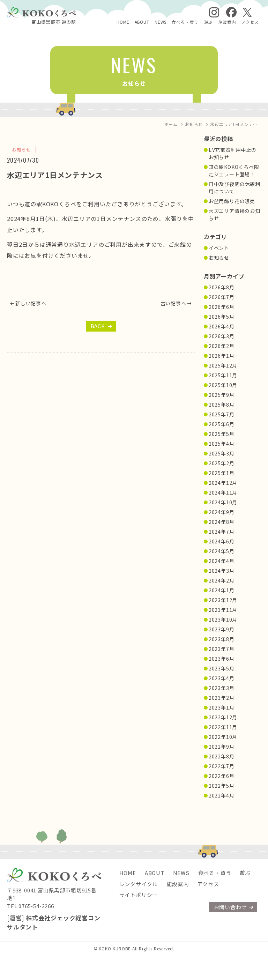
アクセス (250, 22)
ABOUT (142, 22)
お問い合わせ (230, 907)
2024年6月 (221, 541)
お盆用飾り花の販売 (232, 201)
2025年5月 (221, 433)
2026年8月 (221, 287)
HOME (123, 22)
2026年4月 (221, 326)
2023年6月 (221, 658)
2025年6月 (221, 424)
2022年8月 (221, 756)
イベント (219, 247)
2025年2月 (221, 463)
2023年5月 (221, 668)
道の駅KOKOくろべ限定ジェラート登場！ (234, 170)
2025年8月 (221, 404)
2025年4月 (221, 443)
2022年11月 (223, 727)
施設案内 (227, 22)
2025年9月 (221, 394)
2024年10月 (223, 502)
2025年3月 (221, 453)
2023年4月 (221, 678)
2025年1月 (221, 472)
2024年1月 (221, 590)
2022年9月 (221, 746)
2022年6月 (221, 775)
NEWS (160, 22)
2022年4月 (221, 795)
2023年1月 (221, 707)
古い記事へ (173, 303)
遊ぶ (208, 22)
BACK (98, 325)
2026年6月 (221, 306)
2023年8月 (221, 639)
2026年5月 (221, 316)
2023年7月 (221, 648)
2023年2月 (221, 697)
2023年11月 (223, 609)
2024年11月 (223, 492)
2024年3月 (221, 570)
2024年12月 (223, 482)
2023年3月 (221, 687)
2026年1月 (221, 355)
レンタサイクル (138, 884)
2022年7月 (221, 766)
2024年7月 (221, 531)
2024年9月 (221, 512)
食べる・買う (185, 22)
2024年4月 (221, 560)
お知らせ (219, 257)
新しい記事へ (30, 303)
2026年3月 (221, 336)
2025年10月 (223, 384)
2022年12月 (223, 717)
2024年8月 (221, 521)
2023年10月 (223, 619)
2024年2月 (221, 580)
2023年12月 (223, 599)
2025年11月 (223, 375)
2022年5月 (221, 785)
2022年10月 (223, 736)
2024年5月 (221, 551)
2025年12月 (223, 365)
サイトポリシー (138, 894)
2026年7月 (221, 297)
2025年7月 (221, 414)
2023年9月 (221, 629)
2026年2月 (221, 345)
